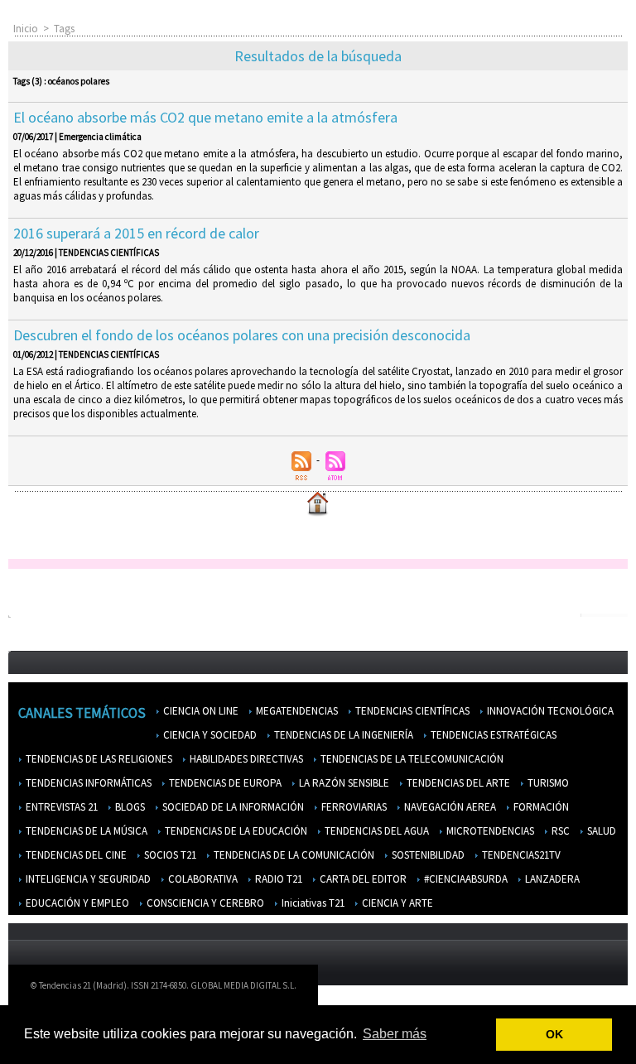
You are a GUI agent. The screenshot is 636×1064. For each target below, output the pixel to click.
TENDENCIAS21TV (520, 855)
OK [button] (554, 1034)
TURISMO (547, 783)
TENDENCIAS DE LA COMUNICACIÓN (292, 855)
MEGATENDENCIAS (295, 711)
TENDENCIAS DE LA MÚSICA (85, 831)
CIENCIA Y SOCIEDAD (209, 735)
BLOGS (129, 807)
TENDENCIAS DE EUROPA (224, 783)
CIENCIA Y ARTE (396, 903)
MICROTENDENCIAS (489, 831)
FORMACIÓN (540, 807)
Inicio (25, 29)
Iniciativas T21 (311, 903)
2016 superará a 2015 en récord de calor (136, 233)
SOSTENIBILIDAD (427, 855)
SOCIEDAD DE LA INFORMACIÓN (232, 807)
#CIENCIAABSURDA (465, 879)
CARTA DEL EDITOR (362, 879)
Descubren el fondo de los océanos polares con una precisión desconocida (241, 334)
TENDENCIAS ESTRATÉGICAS (492, 735)
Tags (64, 29)
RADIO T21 (277, 879)
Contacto (501, 989)
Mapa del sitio (570, 989)
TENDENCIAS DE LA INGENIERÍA (342, 735)
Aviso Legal (438, 989)
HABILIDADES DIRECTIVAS (245, 759)
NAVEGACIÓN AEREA (449, 807)
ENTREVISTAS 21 (60, 807)
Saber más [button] (394, 1034)
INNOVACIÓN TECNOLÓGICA (549, 711)
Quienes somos (362, 989)
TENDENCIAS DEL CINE (75, 855)
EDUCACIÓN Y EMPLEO (76, 903)
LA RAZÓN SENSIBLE (342, 783)
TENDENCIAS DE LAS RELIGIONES (97, 759)
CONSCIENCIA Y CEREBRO (204, 903)
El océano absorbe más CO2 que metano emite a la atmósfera (205, 117)
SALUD (600, 831)
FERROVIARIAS (353, 807)
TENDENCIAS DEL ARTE (457, 783)
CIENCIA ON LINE (199, 711)
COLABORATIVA (202, 879)
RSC (559, 831)
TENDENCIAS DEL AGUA (375, 831)
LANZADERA (551, 879)
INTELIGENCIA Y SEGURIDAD (87, 879)
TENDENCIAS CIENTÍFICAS (411, 711)
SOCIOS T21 (169, 855)
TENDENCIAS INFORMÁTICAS (87, 783)
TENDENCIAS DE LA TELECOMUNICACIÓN (411, 759)
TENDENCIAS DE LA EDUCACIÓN (234, 831)
